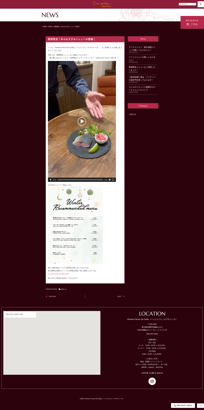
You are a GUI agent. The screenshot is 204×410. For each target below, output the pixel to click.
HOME (44, 26)
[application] (82, 121)
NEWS (50, 26)
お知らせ (64, 289)
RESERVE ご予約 (192, 22)
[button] (201, 4)
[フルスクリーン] (113, 180)
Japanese (184, 4)
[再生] (51, 180)
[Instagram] (152, 381)
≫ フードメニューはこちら (58, 273)
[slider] (80, 179)
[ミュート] (110, 180)
